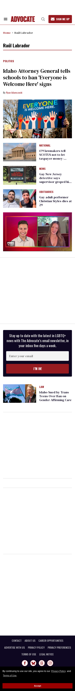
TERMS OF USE (28, 654)
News (42, 169)
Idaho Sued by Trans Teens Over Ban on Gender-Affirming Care (55, 396)
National (45, 145)
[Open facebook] (25, 663)
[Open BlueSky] (33, 663)
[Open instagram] (50, 663)
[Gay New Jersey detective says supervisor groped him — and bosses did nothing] (19, 175)
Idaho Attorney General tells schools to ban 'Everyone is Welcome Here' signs (36, 77)
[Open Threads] (42, 663)
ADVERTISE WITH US (14, 647)
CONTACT (17, 640)
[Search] (43, 19)
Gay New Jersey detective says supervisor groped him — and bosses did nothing (55, 182)
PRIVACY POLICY (36, 647)
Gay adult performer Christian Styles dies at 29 (55, 201)
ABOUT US (30, 640)
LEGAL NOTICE (46, 654)
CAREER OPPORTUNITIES (50, 640)
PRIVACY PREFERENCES (59, 647)
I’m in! (37, 368)
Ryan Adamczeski (14, 92)
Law (41, 387)
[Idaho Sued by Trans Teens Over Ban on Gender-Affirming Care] (19, 393)
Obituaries (46, 192)
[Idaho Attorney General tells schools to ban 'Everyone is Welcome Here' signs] (37, 119)
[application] (37, 231)
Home (7, 33)
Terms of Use (10, 675)
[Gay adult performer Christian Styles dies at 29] (19, 198)
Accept (37, 686)
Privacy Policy (58, 671)
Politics (8, 61)
